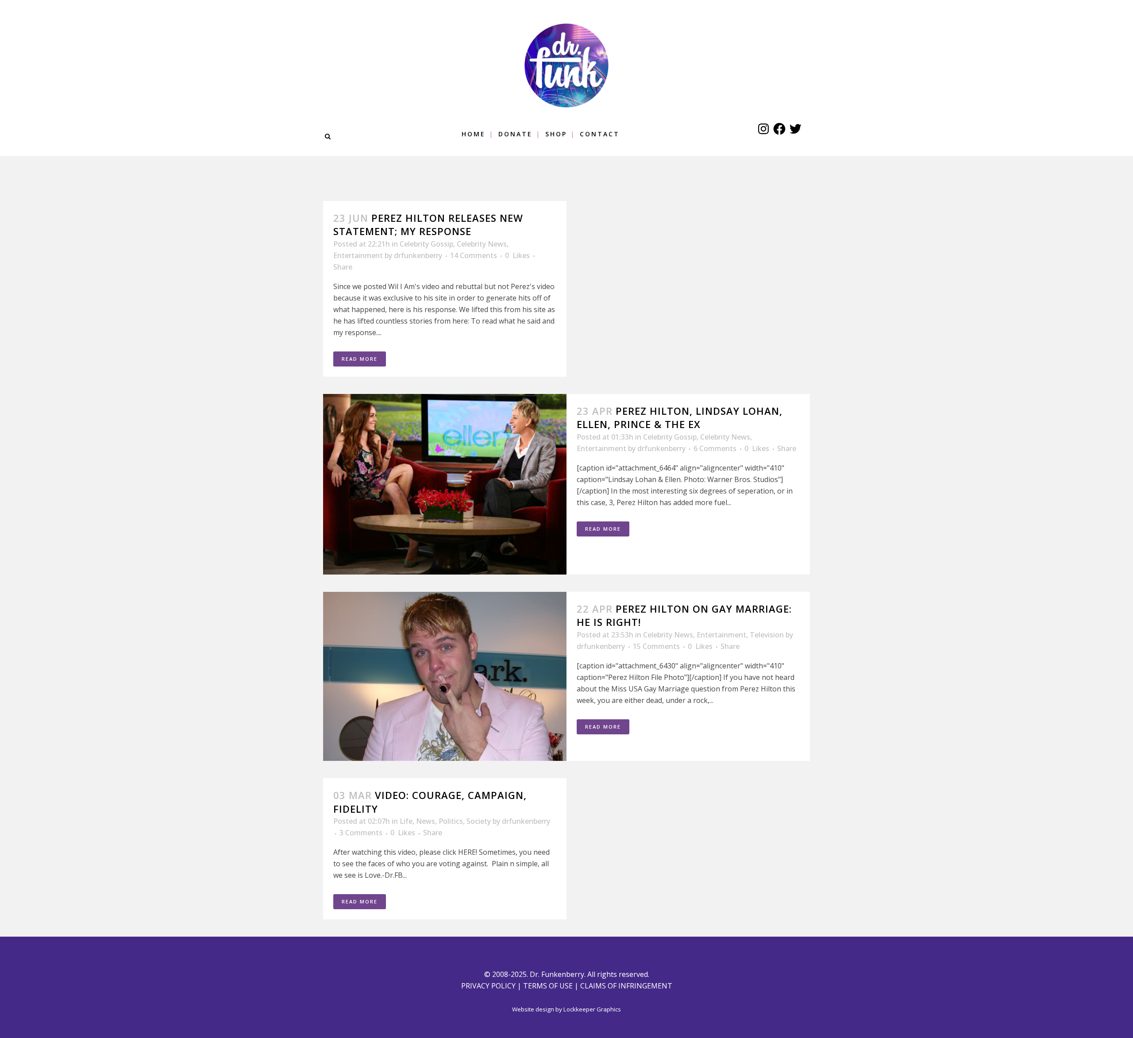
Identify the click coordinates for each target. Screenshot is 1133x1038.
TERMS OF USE (548, 986)
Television (767, 635)
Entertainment (358, 255)
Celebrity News (482, 244)
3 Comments (360, 832)
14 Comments (473, 255)
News (425, 821)
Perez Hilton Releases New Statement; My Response (428, 224)
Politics (451, 821)
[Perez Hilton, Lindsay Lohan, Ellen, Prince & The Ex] (444, 484)
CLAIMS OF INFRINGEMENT (626, 986)
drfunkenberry (418, 255)
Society (478, 821)
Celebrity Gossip (426, 244)
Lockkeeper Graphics (592, 1009)
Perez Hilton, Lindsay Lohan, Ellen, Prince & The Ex (679, 417)
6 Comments (715, 448)
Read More (360, 358)
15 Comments (656, 646)
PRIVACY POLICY (488, 986)
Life (406, 821)
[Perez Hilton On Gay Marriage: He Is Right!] (444, 676)
